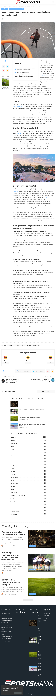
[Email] (7, 70)
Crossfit (12, 446)
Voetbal (12, 499)
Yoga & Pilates (14, 511)
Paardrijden (14, 477)
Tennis (12, 489)
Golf (11, 459)
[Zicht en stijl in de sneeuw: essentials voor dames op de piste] (14, 426)
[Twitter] (7, 66)
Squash (12, 486)
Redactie (6, 18)
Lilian (5, 545)
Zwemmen (13, 514)
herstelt (15, 191)
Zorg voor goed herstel (23, 72)
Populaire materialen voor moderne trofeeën (31, 403)
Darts (12, 449)
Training (19, 67)
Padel (12, 480)
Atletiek (12, 440)
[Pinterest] (3, 70)
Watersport (14, 505)
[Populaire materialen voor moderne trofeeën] (14, 404)
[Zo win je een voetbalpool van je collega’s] (14, 418)
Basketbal (13, 443)
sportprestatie (27, 345)
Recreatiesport (14, 483)
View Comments (46, 391)
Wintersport (14, 508)
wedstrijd (36, 345)
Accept (17, 692)
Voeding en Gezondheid (16, 9)
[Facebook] (3, 66)
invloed (11, 345)
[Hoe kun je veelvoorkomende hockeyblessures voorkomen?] (14, 411)
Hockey (12, 468)
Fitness (12, 456)
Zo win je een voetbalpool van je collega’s (30, 417)
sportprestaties (18, 106)
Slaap (46, 197)
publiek (19, 133)
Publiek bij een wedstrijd (23, 69)
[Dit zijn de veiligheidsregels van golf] (5, 82)
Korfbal (12, 471)
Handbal (13, 462)
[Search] (53, 2)
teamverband (44, 75)
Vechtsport (13, 492)
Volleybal (13, 502)
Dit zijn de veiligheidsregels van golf (5, 88)
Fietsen (12, 452)
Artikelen (5, 9)
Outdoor (13, 474)
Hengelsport (14, 465)
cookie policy (6, 690)
